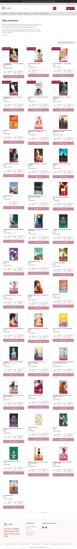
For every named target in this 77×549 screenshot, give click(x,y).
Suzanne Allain (32, 67)
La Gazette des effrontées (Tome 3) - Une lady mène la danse (62, 396)
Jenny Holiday (57, 266)
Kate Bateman (32, 134)
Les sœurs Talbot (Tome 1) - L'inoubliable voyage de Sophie (62, 462)
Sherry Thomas (57, 168)
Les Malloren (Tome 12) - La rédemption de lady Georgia (13, 362)
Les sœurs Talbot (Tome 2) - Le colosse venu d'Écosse (38, 296)
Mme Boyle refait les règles (34, 63)
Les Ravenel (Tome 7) (8, 195)
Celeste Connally (8, 68)
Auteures (19, 13)
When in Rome (56, 294)
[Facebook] (43, 527)
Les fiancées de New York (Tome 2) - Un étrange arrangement (37, 362)
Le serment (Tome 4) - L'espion (35, 395)
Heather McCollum (58, 134)
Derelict (54, 427)
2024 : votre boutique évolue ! (31, 527)
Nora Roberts (32, 101)
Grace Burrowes (8, 298)
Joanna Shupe (57, 366)
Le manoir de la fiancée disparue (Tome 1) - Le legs (13, 429)
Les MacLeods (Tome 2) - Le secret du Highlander (61, 98)
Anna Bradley (8, 399)
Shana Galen (7, 332)
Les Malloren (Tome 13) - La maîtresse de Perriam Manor (12, 98)
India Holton (7, 464)
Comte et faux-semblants (59, 262)
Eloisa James (32, 430)
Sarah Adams (57, 297)
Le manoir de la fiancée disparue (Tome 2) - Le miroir (63, 230)
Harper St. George (33, 366)
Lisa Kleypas (7, 199)
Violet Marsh (57, 200)
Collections (12, 13)
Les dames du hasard (33, 427)
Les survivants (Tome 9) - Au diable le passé (13, 328)
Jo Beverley (7, 101)
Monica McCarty (57, 101)
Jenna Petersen (32, 234)
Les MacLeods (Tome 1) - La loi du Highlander (13, 229)
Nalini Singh (32, 200)
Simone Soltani (8, 265)
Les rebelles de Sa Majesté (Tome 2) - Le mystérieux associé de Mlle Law (37, 131)
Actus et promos (45, 13)
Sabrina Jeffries (57, 67)
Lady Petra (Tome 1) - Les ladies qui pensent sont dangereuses (13, 64)
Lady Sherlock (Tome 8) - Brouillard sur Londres (62, 164)
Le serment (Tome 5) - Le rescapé (11, 163)
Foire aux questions (30, 532)
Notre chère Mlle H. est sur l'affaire (61, 197)
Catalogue (4, 13)
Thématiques (35, 13)
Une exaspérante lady (8, 495)
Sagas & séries (27, 13)
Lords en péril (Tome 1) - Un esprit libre (62, 63)
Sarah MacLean (32, 168)
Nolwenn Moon (57, 431)
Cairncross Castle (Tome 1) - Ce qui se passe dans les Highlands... (13, 396)
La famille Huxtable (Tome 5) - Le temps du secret (38, 329)
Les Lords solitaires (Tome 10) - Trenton (12, 295)
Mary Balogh (32, 333)
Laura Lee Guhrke (8, 498)
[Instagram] (46, 527)
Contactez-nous (29, 534)
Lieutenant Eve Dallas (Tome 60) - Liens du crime (38, 98)
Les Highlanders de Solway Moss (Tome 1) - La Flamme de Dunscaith (63, 131)
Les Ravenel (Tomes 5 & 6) (34, 261)
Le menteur (6, 130)
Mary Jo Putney (8, 167)
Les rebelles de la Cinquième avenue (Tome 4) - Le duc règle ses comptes (63, 362)
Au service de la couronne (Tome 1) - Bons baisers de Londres (38, 462)
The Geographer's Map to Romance (11, 461)
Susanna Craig (57, 399)
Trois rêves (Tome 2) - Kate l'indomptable (62, 328)
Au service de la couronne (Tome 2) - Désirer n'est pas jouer (38, 230)
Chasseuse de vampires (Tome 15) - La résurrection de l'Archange (37, 196)
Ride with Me (6, 262)
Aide (27, 530)
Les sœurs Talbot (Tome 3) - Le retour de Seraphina (37, 164)
